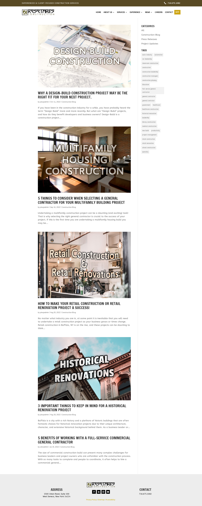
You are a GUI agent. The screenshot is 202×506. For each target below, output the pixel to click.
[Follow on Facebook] (94, 492)
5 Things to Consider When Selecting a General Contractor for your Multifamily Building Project (81, 200)
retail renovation (148, 143)
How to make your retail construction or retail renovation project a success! (79, 305)
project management (149, 135)
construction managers (150, 76)
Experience (135, 12)
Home (98, 12)
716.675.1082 (174, 3)
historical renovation (149, 113)
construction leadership (150, 72)
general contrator (148, 101)
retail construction (148, 139)
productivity (155, 130)
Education (145, 84)
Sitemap (101, 500)
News (147, 12)
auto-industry (147, 55)
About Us (108, 12)
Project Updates (149, 43)
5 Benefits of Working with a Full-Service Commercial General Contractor (84, 440)
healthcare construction (150, 109)
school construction (148, 147)
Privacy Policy (91, 500)
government (146, 105)
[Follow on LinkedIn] (99, 492)
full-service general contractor (149, 90)
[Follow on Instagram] (103, 492)
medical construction (149, 126)
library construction (149, 122)
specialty (145, 152)
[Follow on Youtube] (108, 492)
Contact (169, 12)
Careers (158, 12)
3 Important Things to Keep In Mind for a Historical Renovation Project (82, 408)
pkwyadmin (44, 102)
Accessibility (111, 500)
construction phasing (149, 80)
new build (145, 130)
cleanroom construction (150, 63)
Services (121, 12)
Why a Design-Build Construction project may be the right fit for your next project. (83, 95)
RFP (177, 12)
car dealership (147, 59)
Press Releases (149, 39)
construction (146, 67)
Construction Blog (69, 102)
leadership (145, 118)
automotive (158, 55)
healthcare (156, 105)
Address (57, 489)
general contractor (148, 96)
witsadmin (44, 447)
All (142, 30)
